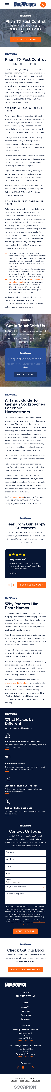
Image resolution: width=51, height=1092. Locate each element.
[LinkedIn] (28, 1067)
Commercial (25, 1015)
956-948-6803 (25, 995)
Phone (8, 866)
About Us (25, 1007)
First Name (10, 852)
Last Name (10, 859)
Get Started (25, 374)
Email (8, 873)
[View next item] (14, 585)
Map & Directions (25, 1041)
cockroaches (18, 497)
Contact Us (25, 1019)
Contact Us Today (25, 39)
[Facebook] (18, 1067)
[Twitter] (33, 1067)
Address (9, 880)
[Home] (25, 4)
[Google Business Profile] (23, 1067)
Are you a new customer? (16, 887)
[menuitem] (14, 1081)
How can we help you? (15, 894)
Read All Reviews (31, 585)
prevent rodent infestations (16, 683)
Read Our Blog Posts (25, 969)
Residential (25, 1011)
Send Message (25, 931)
